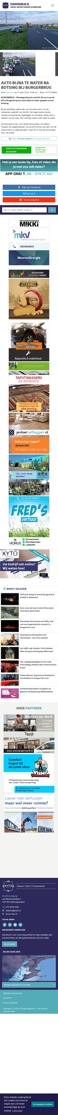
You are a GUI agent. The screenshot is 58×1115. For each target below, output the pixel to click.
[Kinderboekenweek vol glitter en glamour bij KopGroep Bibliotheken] (10, 693)
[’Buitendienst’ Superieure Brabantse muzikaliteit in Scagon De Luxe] (10, 680)
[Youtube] (15, 925)
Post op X (30, 193)
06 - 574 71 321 (40, 174)
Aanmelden (9, 944)
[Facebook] (4, 925)
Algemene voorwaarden (12, 993)
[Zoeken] (52, 209)
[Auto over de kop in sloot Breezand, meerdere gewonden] (10, 612)
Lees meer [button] (17, 1111)
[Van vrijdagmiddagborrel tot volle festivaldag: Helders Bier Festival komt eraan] (10, 666)
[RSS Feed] (20, 925)
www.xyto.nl (11, 914)
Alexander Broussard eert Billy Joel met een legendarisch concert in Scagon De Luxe (36, 624)
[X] (10, 925)
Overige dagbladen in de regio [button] (16, 985)
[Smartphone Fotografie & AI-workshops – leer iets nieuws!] (10, 639)
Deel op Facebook (31, 187)
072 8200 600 (12, 907)
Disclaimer (7, 998)
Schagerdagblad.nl (19, 4)
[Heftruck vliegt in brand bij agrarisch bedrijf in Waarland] (10, 599)
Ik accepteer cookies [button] (42, 1104)
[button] (1, 64)
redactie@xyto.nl (13, 910)
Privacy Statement (10, 1003)
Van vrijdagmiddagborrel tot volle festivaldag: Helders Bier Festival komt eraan (38, 665)
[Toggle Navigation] (52, 5)
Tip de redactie (31, 199)
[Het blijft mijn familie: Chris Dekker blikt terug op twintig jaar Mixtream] (10, 653)
